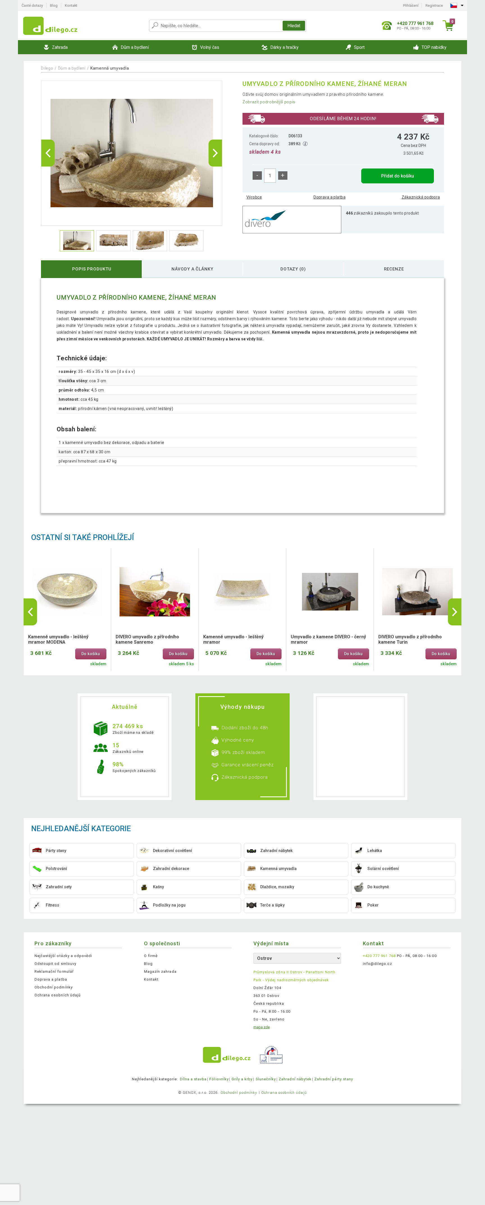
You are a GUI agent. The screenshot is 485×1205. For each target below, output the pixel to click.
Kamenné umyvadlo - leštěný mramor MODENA (58, 639)
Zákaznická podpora (421, 197)
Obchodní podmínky (54, 987)
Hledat (293, 25)
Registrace (434, 5)
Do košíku (90, 654)
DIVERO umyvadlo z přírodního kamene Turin (410, 639)
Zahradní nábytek (295, 1079)
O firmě (151, 956)
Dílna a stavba (193, 1079)
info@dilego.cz (377, 964)
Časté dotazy (32, 5)
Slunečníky (266, 1079)
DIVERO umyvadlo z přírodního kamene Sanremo (147, 639)
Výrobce (254, 197)
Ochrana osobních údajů (58, 995)
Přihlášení (410, 5)
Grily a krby (242, 1079)
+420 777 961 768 (379, 956)
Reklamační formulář (54, 971)
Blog (54, 5)
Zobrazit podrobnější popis (268, 102)
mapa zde (261, 1027)
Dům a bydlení (72, 68)
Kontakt (71, 5)
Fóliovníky (218, 1079)
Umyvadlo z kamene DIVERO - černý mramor (328, 639)
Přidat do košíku (397, 176)
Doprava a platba (330, 197)
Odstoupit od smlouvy (55, 964)
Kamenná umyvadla (109, 68)
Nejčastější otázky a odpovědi (63, 956)
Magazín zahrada (160, 971)
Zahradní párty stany (333, 1079)
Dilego (47, 68)
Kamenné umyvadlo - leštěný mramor (233, 639)
